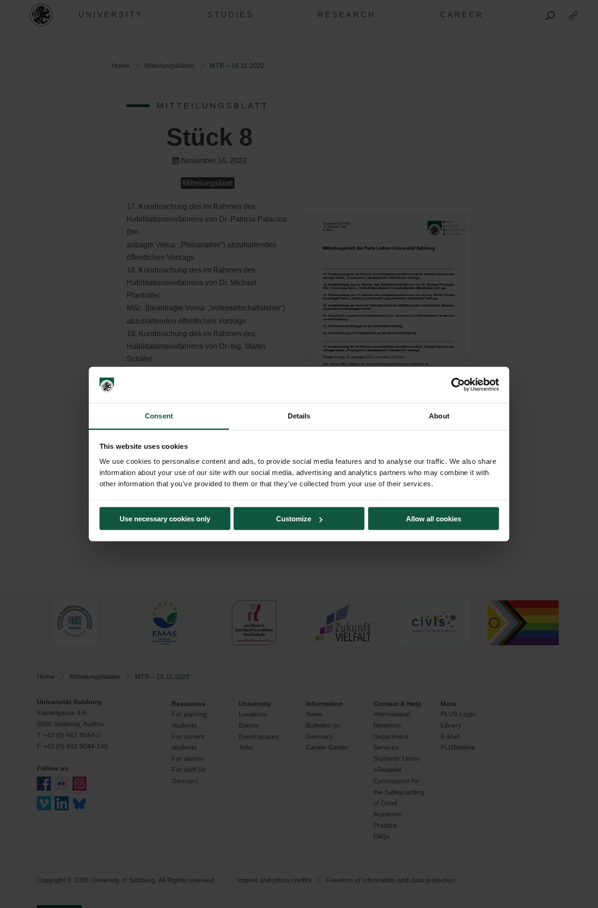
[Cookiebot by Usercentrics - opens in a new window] (458, 385)
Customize (293, 519)
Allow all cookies (433, 519)
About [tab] (439, 415)
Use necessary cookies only (165, 519)
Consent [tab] (159, 415)
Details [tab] (299, 415)
